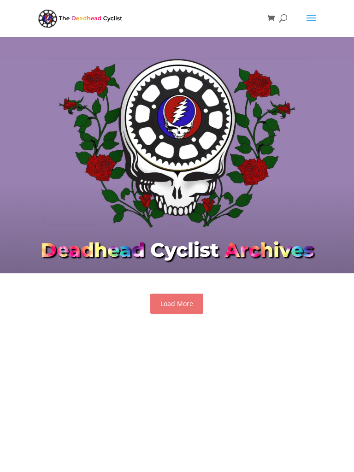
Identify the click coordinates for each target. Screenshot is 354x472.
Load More (176, 303)
